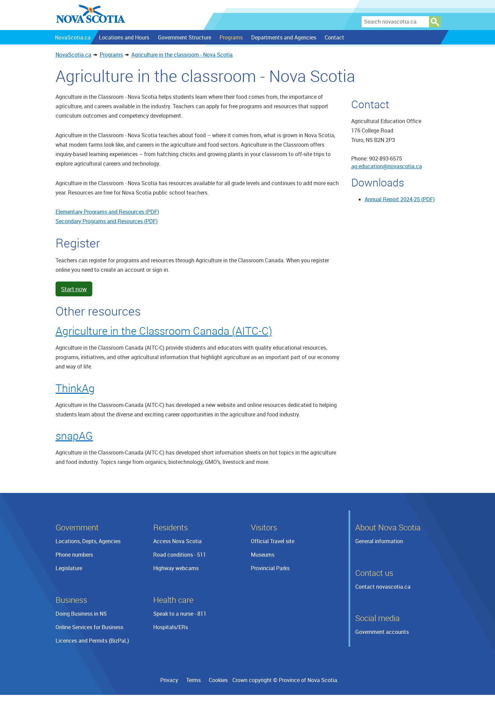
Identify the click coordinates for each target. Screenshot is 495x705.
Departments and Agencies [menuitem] (283, 37)
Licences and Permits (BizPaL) (92, 640)
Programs (111, 54)
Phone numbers (74, 554)
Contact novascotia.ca (382, 586)
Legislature (69, 568)
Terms (193, 680)
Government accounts (382, 632)
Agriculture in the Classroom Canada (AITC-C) (164, 330)
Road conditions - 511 (179, 554)
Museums (262, 554)
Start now (74, 289)
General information (379, 541)
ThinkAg (75, 388)
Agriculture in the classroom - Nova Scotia (182, 54)
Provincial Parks (270, 568)
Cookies (218, 680)
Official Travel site (272, 541)
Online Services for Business (89, 627)
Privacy (169, 680)
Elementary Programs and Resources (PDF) (107, 211)
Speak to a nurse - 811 (179, 613)
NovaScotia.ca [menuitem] (73, 37)
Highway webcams (176, 568)
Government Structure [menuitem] (184, 37)
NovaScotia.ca (73, 54)
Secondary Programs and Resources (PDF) (107, 221)
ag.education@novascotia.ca (386, 166)
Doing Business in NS (81, 613)
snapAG (74, 435)
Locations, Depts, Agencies (88, 541)
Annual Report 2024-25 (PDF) (400, 199)
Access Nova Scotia (177, 541)
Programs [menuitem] (230, 37)
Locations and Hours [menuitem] (124, 37)
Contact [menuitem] (334, 37)
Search (435, 21)
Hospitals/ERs (170, 627)
